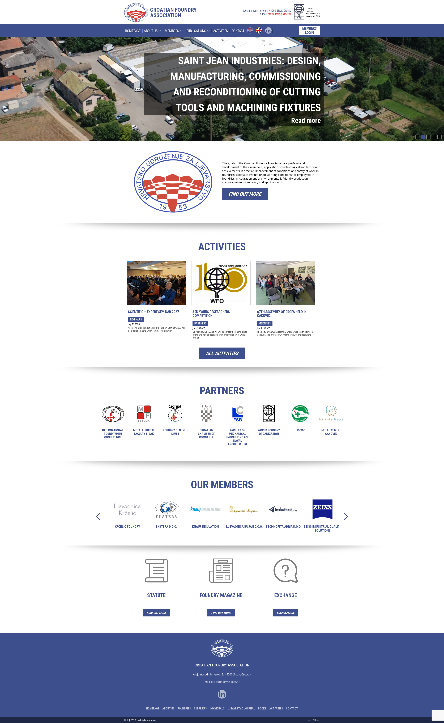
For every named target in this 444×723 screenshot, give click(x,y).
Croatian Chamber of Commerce (206, 425)
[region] (222, 89)
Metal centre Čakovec (331, 423)
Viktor (316, 720)
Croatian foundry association (173, 12)
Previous (100, 517)
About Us (150, 31)
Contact (238, 31)
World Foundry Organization (268, 423)
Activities (220, 31)
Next (344, 517)
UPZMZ (300, 421)
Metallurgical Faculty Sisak (144, 423)
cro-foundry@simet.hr (279, 14)
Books (262, 708)
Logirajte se (285, 613)
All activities (222, 353)
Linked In (268, 30)
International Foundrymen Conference (112, 425)
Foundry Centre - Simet (175, 423)
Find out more (245, 194)
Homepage (132, 31)
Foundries (184, 708)
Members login (309, 30)
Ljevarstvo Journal (241, 708)
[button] (222, 89)
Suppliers (200, 708)
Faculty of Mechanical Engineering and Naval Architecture (237, 428)
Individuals (217, 708)
